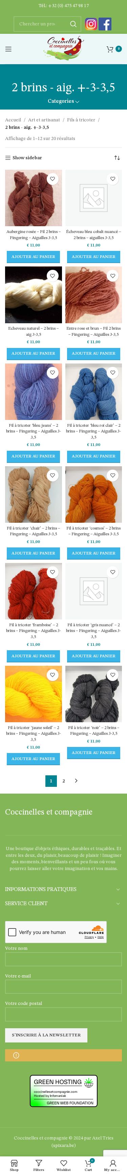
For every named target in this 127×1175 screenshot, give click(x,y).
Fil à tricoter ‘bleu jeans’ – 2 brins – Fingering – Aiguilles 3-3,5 (33, 431)
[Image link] (91, 24)
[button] (33, 257)
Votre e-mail (18, 976)
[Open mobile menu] (8, 49)
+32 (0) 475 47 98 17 (68, 5)
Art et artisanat (44, 120)
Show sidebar (27, 158)
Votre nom (16, 948)
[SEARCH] (73, 24)
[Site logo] (63, 48)
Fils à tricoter (81, 120)
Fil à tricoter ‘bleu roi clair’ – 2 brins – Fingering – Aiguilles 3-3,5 (93, 431)
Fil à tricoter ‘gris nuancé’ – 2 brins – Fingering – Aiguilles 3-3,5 (93, 631)
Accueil (13, 120)
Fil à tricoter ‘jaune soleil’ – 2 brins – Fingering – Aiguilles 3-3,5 (33, 734)
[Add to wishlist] (53, 179)
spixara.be (63, 1145)
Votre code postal (23, 1003)
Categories (61, 101)
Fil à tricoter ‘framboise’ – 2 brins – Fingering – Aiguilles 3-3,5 (33, 631)
